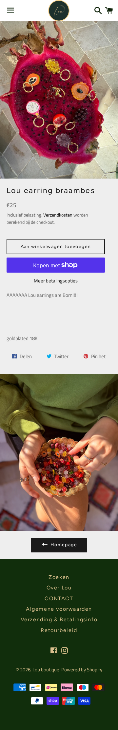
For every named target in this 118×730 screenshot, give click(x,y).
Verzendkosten (57, 214)
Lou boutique (45, 669)
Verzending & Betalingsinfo (59, 619)
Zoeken (59, 577)
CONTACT (59, 598)
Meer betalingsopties (56, 280)
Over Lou (59, 588)
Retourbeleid (59, 630)
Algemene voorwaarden (59, 609)
